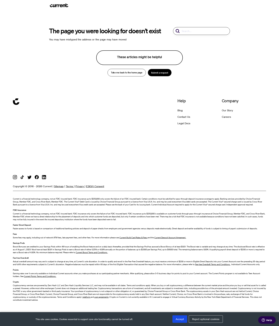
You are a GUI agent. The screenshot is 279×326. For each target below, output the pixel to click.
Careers (226, 116)
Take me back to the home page (126, 72)
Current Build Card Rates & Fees (133, 237)
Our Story (227, 110)
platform (86, 297)
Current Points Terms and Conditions (40, 276)
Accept (180, 319)
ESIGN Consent (95, 186)
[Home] (59, 5)
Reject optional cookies (205, 319)
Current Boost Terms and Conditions (92, 252)
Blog (180, 110)
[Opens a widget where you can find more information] (267, 320)
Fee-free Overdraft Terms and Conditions (212, 264)
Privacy (80, 186)
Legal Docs (183, 123)
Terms (70, 186)
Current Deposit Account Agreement (170, 237)
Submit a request (159, 72)
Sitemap (59, 186)
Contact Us (183, 116)
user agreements (101, 297)
